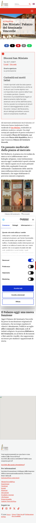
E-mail (6, 64)
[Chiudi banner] (33, 219)
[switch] (31, 266)
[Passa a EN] (34, 4)
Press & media (6, 499)
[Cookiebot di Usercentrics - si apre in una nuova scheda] (21, 219)
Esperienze (5, 484)
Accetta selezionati (18, 295)
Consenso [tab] (6, 225)
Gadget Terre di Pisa (8, 501)
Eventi (3, 488)
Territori (4, 486)
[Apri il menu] (32, 11)
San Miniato (15, 128)
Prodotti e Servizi (7, 495)
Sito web (13, 64)
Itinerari (4, 490)
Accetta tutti (18, 288)
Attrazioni (8, 21)
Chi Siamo (5, 497)
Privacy (14, 514)
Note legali (20, 514)
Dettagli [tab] (15, 225)
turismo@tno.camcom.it (10, 478)
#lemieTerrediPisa (8, 482)
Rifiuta (18, 301)
